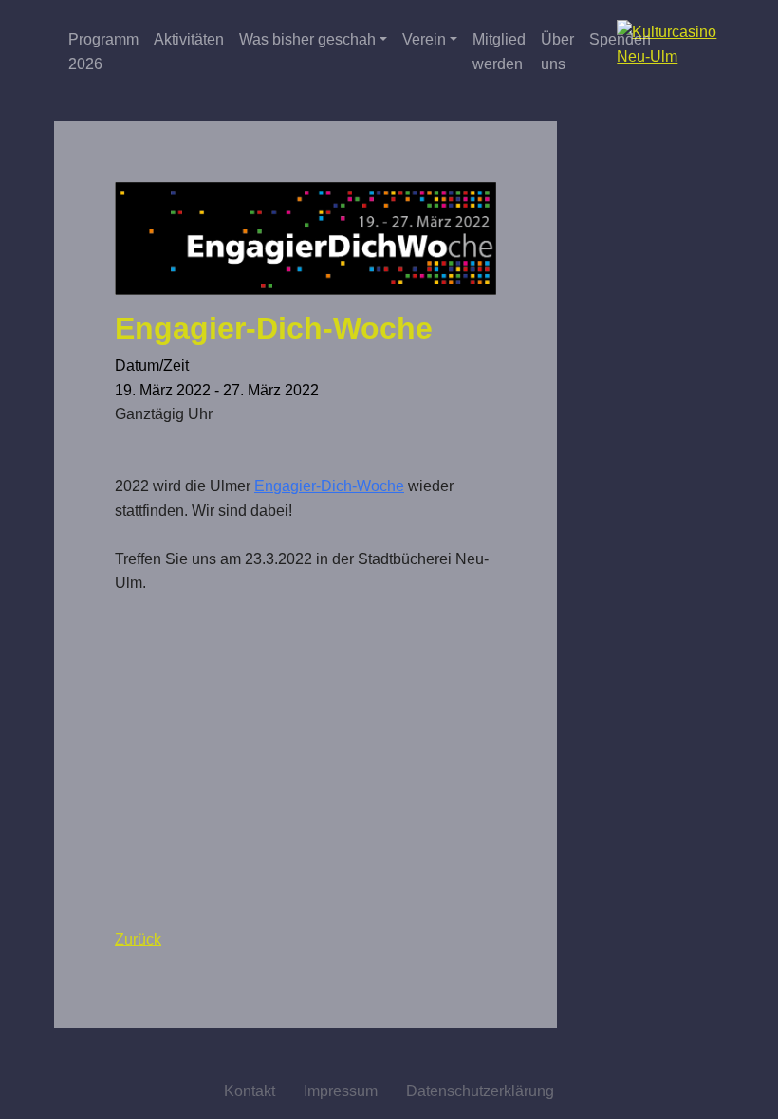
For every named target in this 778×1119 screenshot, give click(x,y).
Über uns (557, 51)
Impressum (341, 1091)
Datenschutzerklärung (480, 1091)
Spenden (620, 39)
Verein (424, 39)
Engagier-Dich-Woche (329, 486)
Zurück (138, 939)
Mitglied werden (499, 51)
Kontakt (249, 1091)
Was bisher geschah (307, 39)
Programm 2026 (103, 51)
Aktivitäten (189, 39)
